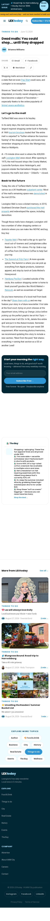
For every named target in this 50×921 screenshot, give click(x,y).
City (26, 744)
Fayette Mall (10, 240)
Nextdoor (20, 67)
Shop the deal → (21, 497)
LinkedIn (40, 894)
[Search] (27, 21)
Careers (5, 867)
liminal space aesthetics (13, 105)
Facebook (32, 60)
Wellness (38, 758)
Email (17, 60)
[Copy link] (31, 68)
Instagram (11, 894)
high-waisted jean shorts (28, 483)
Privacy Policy (16, 902)
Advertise (6, 853)
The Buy (24, 758)
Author (14, 738)
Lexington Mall (13, 158)
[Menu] (4, 21)
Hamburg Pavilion (13, 279)
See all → (44, 570)
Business (13, 744)
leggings (18, 492)
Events (11, 758)
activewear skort (22, 459)
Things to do (10, 31)
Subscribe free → (25, 381)
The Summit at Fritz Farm (16, 259)
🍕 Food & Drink (31, 738)
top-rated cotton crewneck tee (27, 464)
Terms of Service (32, 902)
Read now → (43, 6)
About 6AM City (8, 860)
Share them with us (21, 300)
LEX (16, 21)
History (37, 744)
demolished (39, 193)
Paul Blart (25, 80)
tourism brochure (17, 132)
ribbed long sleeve (22, 475)
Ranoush (9, 290)
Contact (5, 874)
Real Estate (15, 751)
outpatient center (34, 189)
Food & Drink (7, 795)
